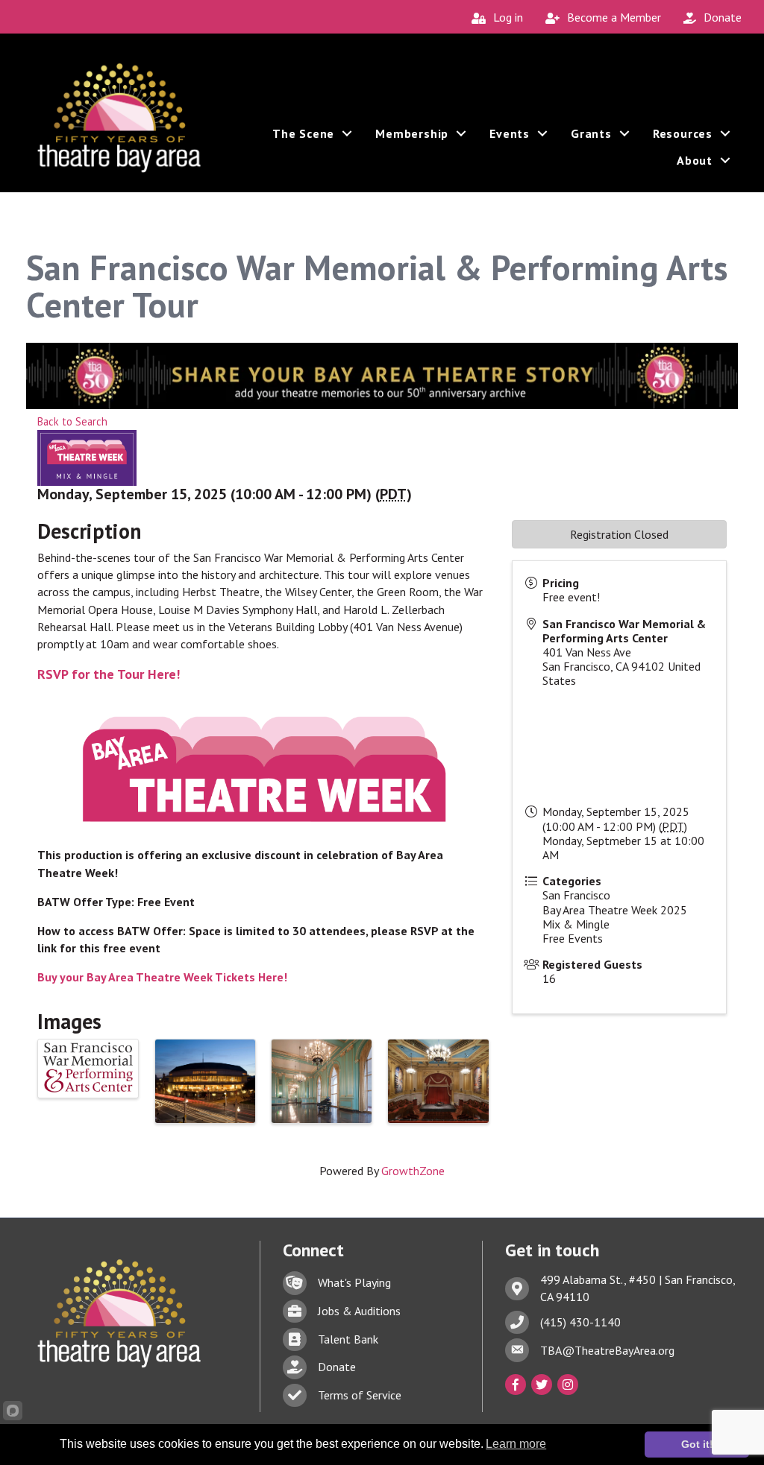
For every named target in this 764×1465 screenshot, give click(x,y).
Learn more (516, 1443)
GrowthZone (413, 1170)
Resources (683, 133)
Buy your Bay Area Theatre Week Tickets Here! (162, 976)
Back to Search (72, 421)
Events (509, 133)
